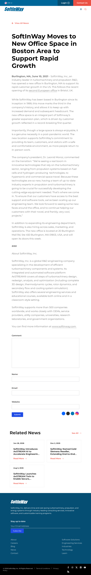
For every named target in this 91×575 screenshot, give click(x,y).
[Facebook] (63, 413)
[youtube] (85, 567)
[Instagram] (77, 413)
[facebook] (68, 567)
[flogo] (19, 501)
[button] (9, 3)
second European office (43, 90)
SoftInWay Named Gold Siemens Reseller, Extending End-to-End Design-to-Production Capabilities (63, 454)
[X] (68, 413)
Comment (17, 335)
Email (15, 388)
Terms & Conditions (43, 568)
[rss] (68, 572)
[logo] (14, 8)
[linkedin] (81, 567)
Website (16, 402)
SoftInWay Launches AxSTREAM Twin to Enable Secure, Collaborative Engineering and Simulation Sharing (24, 480)
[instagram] (72, 567)
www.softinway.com (64, 326)
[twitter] (76, 567)
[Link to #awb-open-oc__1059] (85, 9)
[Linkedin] (72, 413)
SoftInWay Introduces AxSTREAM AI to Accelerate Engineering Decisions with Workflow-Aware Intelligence (26, 455)
